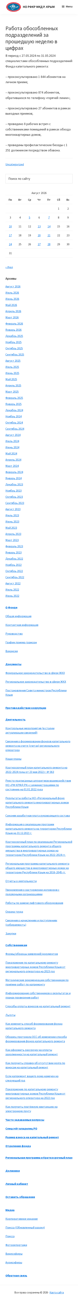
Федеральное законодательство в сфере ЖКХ (35, 673)
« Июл (9, 267)
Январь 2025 (13, 404)
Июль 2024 (12, 441)
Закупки (10, 933)
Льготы (10, 1015)
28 (49, 244)
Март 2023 (12, 540)
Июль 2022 (12, 589)
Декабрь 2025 (14, 336)
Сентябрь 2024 (14, 428)
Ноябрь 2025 (13, 342)
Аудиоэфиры (13, 1262)
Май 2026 (11, 305)
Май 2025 (11, 379)
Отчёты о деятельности (21, 881)
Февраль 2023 (14, 546)
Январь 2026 (13, 330)
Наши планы (13, 759)
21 (49, 235)
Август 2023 (12, 509)
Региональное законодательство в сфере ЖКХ (35, 681)
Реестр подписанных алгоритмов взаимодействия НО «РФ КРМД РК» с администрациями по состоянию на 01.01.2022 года (38, 785)
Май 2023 (11, 527)
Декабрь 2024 (14, 410)
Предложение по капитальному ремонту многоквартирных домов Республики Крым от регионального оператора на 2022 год (35, 1093)
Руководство (14, 633)
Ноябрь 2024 (13, 416)
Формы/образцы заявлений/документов (31, 954)
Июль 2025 (12, 367)
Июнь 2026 (12, 299)
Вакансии (11, 651)
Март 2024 (12, 466)
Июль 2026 (12, 292)
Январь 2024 (13, 478)
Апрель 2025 (13, 385)
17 (10, 235)
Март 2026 (12, 317)
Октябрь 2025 (14, 348)
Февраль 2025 (14, 398)
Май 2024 (11, 453)
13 (39, 226)
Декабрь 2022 (14, 558)
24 (10, 244)
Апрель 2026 (13, 311)
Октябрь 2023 (14, 497)
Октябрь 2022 (14, 571)
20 (39, 235)
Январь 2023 (13, 552)
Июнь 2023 (12, 521)
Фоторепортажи (16, 1245)
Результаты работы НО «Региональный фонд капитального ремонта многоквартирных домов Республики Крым (37, 802)
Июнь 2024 (12, 447)
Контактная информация (21, 625)
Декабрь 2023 (14, 484)
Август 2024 (12, 435)
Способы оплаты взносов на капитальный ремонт (38, 1006)
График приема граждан (21, 642)
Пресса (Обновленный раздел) (25, 1227)
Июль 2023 (12, 515)
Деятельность (15, 719)
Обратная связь (16, 1275)
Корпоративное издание (21, 1218)
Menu (69, 6)
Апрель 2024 (13, 459)
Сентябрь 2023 (14, 503)
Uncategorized (14, 164)
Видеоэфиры (13, 1253)
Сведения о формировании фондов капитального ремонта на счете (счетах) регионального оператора (37, 745)
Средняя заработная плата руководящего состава (37, 815)
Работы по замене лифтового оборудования (34, 903)
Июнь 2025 (12, 373)
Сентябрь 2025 (14, 354)
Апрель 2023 (13, 534)
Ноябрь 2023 (13, 490)
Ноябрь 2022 (13, 565)
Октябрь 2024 (14, 422)
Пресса (10, 1236)
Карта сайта (57, 1292)
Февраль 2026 (14, 323)
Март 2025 (12, 391)
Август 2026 (12, 286)
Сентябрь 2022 (14, 577)
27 (39, 244)
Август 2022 (12, 583)
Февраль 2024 (14, 472)
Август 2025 (12, 360)
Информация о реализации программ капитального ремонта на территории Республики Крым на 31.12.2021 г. (38, 828)
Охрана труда (14, 911)
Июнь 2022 (12, 596)
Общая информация (18, 616)
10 (10, 226)
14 (49, 226)
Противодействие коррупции (25, 708)
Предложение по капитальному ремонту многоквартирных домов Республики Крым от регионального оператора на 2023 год (35, 967)
